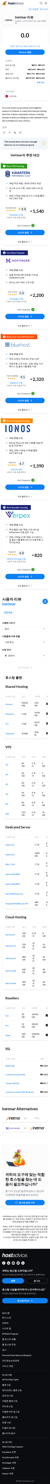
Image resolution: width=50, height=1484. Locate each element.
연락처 (5, 1323)
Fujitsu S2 (9, 845)
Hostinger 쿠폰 (9, 1462)
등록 (13, 1280)
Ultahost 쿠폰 (8, 1468)
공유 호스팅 (7, 1395)
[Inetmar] (8, 20)
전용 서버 (6, 1422)
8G (6, 804)
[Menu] (46, 3)
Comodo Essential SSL (15, 1075)
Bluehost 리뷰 (16, 382)
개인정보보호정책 (10, 1360)
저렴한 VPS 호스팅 (11, 1411)
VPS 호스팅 (7, 1406)
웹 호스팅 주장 (9, 1344)
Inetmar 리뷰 (24, 17)
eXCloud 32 (10, 958)
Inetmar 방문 (25, 52)
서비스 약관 (7, 1366)
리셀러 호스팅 (8, 1427)
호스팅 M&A (23, 1300)
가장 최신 (9, 642)
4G (6, 784)
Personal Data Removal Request (16, 1355)
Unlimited (9, 734)
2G (6, 774)
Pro (7, 724)
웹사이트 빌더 (8, 1433)
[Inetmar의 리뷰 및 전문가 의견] (4, 132)
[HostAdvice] (13, 3)
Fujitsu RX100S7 (12, 884)
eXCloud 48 (10, 971)
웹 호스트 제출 (9, 1339)
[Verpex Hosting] (17, 515)
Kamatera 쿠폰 (9, 1452)
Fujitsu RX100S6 (12, 874)
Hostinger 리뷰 (16, 298)
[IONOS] (17, 428)
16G (7, 814)
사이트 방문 (23, 232)
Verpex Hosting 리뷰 (16, 558)
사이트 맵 (6, 1328)
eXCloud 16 (10, 946)
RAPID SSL (10, 1066)
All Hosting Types (10, 1379)
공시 (4, 1350)
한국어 (11, 655)
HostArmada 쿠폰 (10, 1457)
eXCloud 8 (10, 935)
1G (6, 765)
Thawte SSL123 (12, 1083)
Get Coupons (25, 225)
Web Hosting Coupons (12, 1446)
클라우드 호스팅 (9, 1417)
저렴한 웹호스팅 (9, 1401)
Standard (9, 714)
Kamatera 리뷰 (16, 214)
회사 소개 (6, 1317)
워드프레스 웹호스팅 (12, 1390)
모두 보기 (41, 82)
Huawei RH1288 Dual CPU (16, 904)
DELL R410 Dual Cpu (14, 894)
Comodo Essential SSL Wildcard (19, 1092)
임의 (7, 628)
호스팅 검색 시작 (27, 1202)
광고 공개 (44, 9)
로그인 (37, 1280)
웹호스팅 (6, 1384)
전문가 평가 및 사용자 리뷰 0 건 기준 (25, 46)
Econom (9, 704)
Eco (7, 1016)
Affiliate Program (10, 1333)
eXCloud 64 (10, 983)
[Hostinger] (17, 260)
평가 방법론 (33, 9)
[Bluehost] (17, 344)
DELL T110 (10, 864)
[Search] (41, 3)
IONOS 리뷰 (16, 469)
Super (8, 1035)
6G (6, 794)
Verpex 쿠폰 (7, 1473)
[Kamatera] (17, 174)
